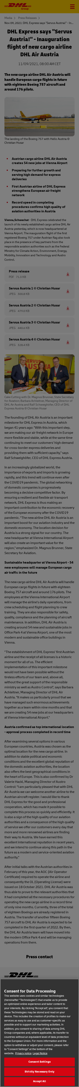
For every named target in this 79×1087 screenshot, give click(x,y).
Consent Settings (39, 1061)
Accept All (39, 1081)
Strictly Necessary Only (39, 1071)
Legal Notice (40, 1053)
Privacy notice (23, 1053)
